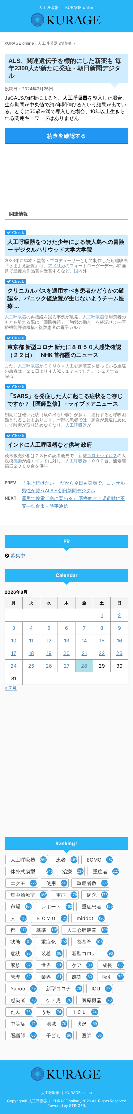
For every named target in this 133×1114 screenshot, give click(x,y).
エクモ (24, 883)
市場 (21, 906)
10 (13, 640)
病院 (97, 895)
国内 (78, 270)
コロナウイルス (102, 455)
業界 (51, 977)
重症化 (54, 942)
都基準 (90, 942)
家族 (21, 965)
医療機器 (97, 1000)
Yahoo (23, 988)
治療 (73, 871)
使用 (57, 883)
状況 (87, 1024)
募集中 (18, 555)
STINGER (77, 1105)
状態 (21, 942)
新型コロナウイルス (93, 953)
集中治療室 (28, 895)
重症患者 (97, 906)
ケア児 (58, 1000)
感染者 (23, 1000)
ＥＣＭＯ (51, 918)
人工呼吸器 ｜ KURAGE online (66, 1092)
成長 (112, 965)
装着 (51, 953)
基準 (46, 930)
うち (51, 1012)
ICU (101, 988)
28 (84, 666)
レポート (56, 906)
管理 (21, 977)
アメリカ (56, 265)
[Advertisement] (66, 175)
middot (91, 918)
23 (119, 653)
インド (41, 460)
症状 (21, 953)
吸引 (112, 977)
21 (84, 653)
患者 (66, 860)
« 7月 (11, 688)
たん (21, 1012)
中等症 (23, 1024)
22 (102, 653)
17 (13, 653)
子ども (58, 1035)
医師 (92, 1035)
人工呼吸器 (15, 316)
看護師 (23, 1035)
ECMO (100, 860)
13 (66, 640)
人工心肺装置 (87, 930)
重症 (66, 895)
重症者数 (92, 883)
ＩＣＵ (84, 1012)
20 (66, 653)
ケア (82, 965)
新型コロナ (63, 988)
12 (49, 640)
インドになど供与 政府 (49, 444)
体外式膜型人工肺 (32, 871)
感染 (17, 460)
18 (31, 653)
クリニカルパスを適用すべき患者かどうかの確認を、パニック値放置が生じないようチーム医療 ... (65, 298)
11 (31, 640)
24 (14, 666)
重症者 (106, 871)
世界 (51, 965)
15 (102, 640)
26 (49, 666)
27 (67, 666)
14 (84, 640)
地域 (56, 1024)
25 (31, 666)
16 (119, 640)
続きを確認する (66, 136)
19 (49, 653)
